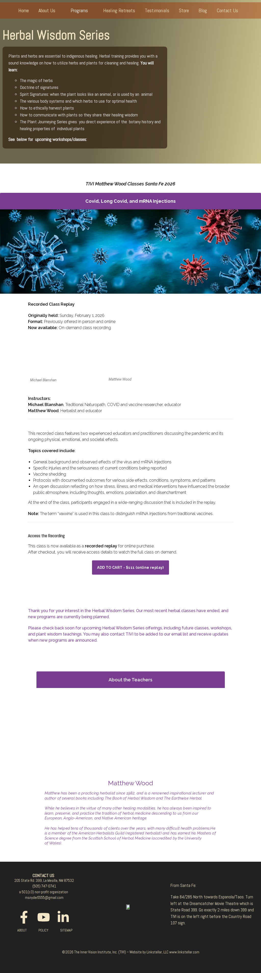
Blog (203, 10)
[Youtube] (43, 917)
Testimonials (157, 10)
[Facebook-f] (24, 917)
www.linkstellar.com (184, 952)
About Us (46, 10)
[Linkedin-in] (63, 917)
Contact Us (227, 10)
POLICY (43, 930)
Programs (79, 10)
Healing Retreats (119, 10)
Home (23, 10)
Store (184, 10)
